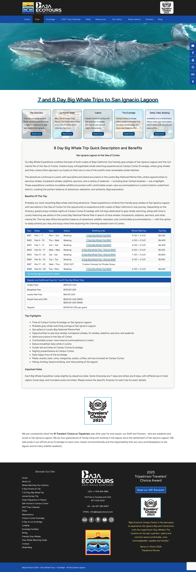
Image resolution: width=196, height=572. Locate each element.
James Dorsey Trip (30, 496)
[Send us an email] (193, 45)
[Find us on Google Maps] (193, 81)
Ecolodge (50, 19)
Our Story (117, 19)
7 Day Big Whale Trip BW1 (99, 235)
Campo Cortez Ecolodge (33, 518)
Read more (36, 134)
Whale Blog (27, 547)
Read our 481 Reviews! (151, 489)
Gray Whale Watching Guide (34, 540)
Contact (149, 19)
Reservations (134, 19)
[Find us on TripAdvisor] (193, 74)
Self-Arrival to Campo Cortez (35, 503)
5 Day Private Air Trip (31, 489)
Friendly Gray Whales (31, 536)
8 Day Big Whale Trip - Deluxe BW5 (98, 254)
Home (27, 19)
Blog (160, 19)
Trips (37, 19)
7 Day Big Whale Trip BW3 (98, 245)
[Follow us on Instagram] (193, 67)
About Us (26, 481)
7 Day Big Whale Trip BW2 (98, 240)
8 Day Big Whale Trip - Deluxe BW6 (98, 259)
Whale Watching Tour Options (35, 485)
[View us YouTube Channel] (193, 60)
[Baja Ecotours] (42, 7)
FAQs (88, 19)
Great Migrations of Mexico (34, 500)
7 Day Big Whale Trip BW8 (98, 269)
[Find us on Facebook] (193, 53)
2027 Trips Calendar (71, 19)
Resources (101, 19)
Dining (24, 533)
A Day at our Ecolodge (32, 522)
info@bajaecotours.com (101, 512)
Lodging (25, 525)
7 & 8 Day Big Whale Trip (33, 492)
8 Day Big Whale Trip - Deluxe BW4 (98, 250)
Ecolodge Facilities (30, 529)
